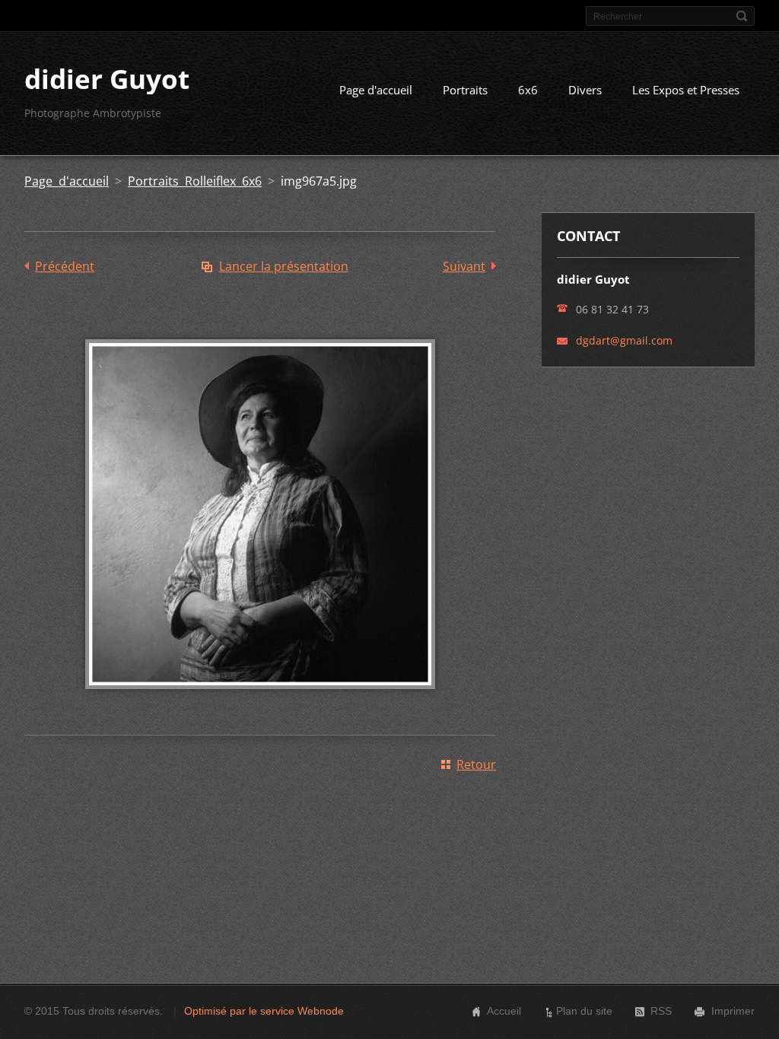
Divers (585, 89)
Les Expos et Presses (685, 89)
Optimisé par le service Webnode (264, 1011)
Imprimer (733, 1011)
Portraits (465, 89)
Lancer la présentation (283, 266)
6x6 (528, 89)
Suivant (464, 266)
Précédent (64, 266)
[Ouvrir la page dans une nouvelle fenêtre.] (260, 699)
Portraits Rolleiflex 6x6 (195, 181)
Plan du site (584, 1011)
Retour (476, 764)
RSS (661, 1011)
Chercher (741, 16)
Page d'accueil (375, 89)
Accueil (504, 1011)
